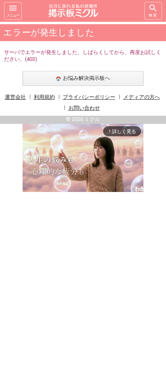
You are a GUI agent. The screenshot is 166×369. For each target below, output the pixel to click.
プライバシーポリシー (89, 97)
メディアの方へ (141, 97)
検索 (153, 15)
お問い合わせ (84, 108)
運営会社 (15, 97)
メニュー (12, 15)
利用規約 (44, 97)
